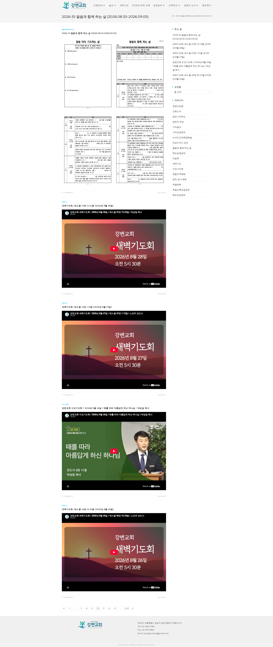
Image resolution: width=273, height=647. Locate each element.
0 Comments (68, 192)
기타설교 (177, 127)
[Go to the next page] (133, 608)
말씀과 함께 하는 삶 (68, 29)
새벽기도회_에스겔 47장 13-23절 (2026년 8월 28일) (88, 206)
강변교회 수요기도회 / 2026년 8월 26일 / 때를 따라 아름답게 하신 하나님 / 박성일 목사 (105, 408)
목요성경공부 (179, 153)
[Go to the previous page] (64, 608)
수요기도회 (65, 404)
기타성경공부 (179, 132)
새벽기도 (64, 202)
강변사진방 (178, 106)
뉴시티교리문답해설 (182, 137)
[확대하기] (163, 40)
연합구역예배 (179, 174)
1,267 (126, 608)
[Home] (173, 16)
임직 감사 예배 (180, 179)
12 (109, 608)
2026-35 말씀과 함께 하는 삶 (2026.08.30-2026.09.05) (193, 16)
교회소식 (177, 111)
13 (115, 608)
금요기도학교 (179, 116)
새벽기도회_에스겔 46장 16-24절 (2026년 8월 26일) (88, 509)
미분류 (176, 158)
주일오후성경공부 (181, 190)
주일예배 (177, 184)
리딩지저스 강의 (180, 142)
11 (103, 608)
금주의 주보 (178, 122)
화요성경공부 (179, 195)
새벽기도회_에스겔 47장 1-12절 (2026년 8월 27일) (87, 307)
